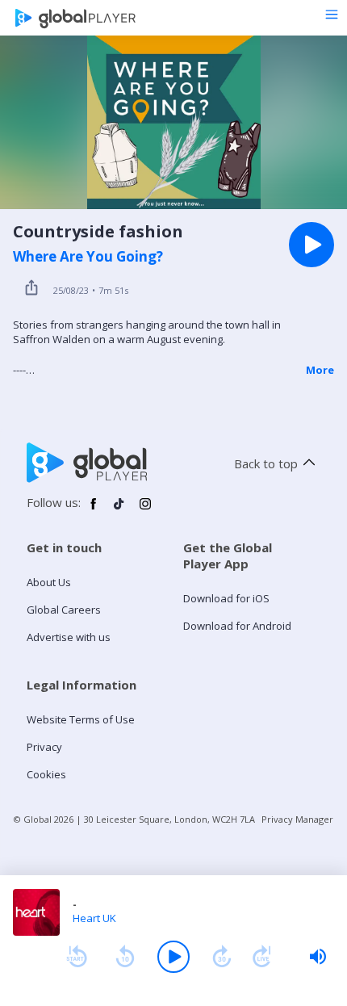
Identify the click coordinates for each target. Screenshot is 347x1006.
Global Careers (64, 609)
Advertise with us (69, 637)
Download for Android (237, 625)
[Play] (173, 957)
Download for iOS (226, 598)
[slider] (318, 957)
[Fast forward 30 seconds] (222, 957)
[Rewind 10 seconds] (125, 957)
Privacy (44, 747)
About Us (49, 582)
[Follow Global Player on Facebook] (93, 510)
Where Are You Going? (88, 257)
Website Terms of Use (81, 719)
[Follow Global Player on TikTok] (119, 510)
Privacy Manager (297, 819)
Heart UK (94, 918)
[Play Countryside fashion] (311, 244)
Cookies (46, 774)
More (320, 370)
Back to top (266, 463)
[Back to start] (77, 957)
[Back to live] (262, 957)
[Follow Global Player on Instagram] (145, 510)
